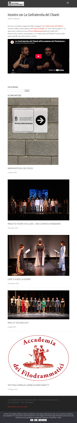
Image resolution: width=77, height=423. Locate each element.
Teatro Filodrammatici (36, 31)
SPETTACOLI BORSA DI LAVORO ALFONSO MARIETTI (28, 385)
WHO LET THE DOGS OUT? (18, 322)
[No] (75, 417)
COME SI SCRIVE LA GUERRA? (19, 279)
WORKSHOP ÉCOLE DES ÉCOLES (20, 168)
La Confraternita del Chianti (52, 26)
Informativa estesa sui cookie (17, 407)
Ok (32, 420)
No (36, 420)
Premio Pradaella (38, 28)
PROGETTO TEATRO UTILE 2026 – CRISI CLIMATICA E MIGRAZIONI (34, 223)
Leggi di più (42, 420)
